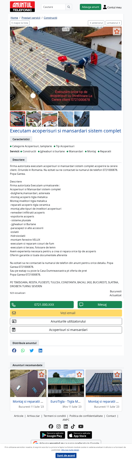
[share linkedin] (40, 350)
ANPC (66, 420)
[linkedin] (66, 426)
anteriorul (97, 22)
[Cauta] (68, 7)
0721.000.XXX (44, 304)
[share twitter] (32, 350)
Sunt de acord (66, 455)
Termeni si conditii (55, 416)
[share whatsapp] (23, 350)
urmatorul (113, 22)
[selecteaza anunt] (117, 31)
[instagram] (59, 426)
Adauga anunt (90, 7)
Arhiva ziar (33, 416)
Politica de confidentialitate (86, 416)
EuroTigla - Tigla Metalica (69, 401)
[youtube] (80, 426)
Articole (18, 416)
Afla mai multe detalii (70, 450)
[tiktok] (73, 426)
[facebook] (51, 426)
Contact (111, 416)
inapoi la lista (20, 22)
